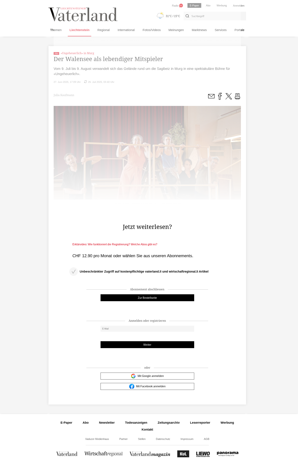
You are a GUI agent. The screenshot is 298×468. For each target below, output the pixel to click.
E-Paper (66, 422)
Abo (86, 422)
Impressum (187, 438)
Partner (123, 438)
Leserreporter (200, 422)
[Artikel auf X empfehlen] (228, 98)
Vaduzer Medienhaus (97, 438)
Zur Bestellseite (147, 297)
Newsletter (107, 422)
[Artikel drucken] (237, 98)
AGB (206, 438)
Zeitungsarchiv (169, 422)
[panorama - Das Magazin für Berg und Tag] (227, 456)
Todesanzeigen (136, 422)
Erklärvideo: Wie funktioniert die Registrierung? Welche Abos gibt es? (114, 244)
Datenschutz (163, 438)
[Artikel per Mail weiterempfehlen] (211, 98)
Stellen (142, 438)
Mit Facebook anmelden (151, 386)
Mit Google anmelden (151, 376)
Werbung (227, 422)
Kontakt (147, 429)
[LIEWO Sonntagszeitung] (203, 456)
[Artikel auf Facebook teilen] (219, 98)
